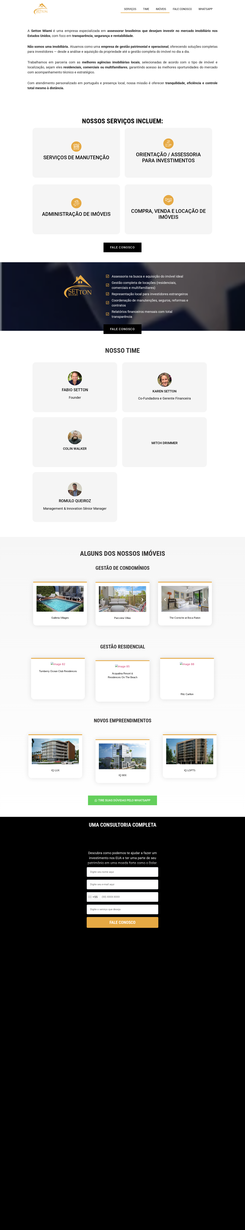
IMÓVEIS (161, 9)
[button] (40, 599)
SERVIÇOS (130, 9)
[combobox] (94, 897)
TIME (146, 9)
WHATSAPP (205, 9)
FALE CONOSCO (182, 9)
